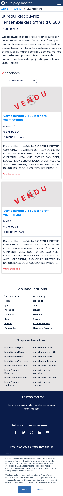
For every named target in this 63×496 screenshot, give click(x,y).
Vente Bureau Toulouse (45, 361)
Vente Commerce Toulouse (42, 383)
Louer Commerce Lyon (15, 365)
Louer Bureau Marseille (15, 352)
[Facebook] (15, 432)
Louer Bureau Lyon (13, 347)
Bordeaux (38, 300)
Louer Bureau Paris (13, 356)
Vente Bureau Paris (42, 356)
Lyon (6, 305)
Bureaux (18, 8)
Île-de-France (11, 296)
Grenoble (37, 314)
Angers (36, 319)
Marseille (9, 310)
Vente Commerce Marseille (42, 371)
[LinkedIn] (39, 432)
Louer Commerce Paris (16, 377)
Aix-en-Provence (41, 323)
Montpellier (10, 328)
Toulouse (9, 314)
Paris (7, 300)
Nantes (8, 323)
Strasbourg (39, 296)
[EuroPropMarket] (16, 3)
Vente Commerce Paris (44, 377)
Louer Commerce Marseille (13, 371)
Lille (35, 305)
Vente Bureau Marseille (44, 352)
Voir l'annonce (11, 174)
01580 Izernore (34, 8)
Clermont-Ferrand (42, 328)
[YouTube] (47, 432)
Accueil (5, 8)
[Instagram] (31, 432)
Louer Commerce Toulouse (13, 383)
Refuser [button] (39, 489)
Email (8, 453)
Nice (6, 319)
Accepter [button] (24, 489)
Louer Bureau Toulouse (16, 361)
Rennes (36, 310)
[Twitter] (23, 432)
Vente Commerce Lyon (44, 365)
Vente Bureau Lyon (42, 347)
